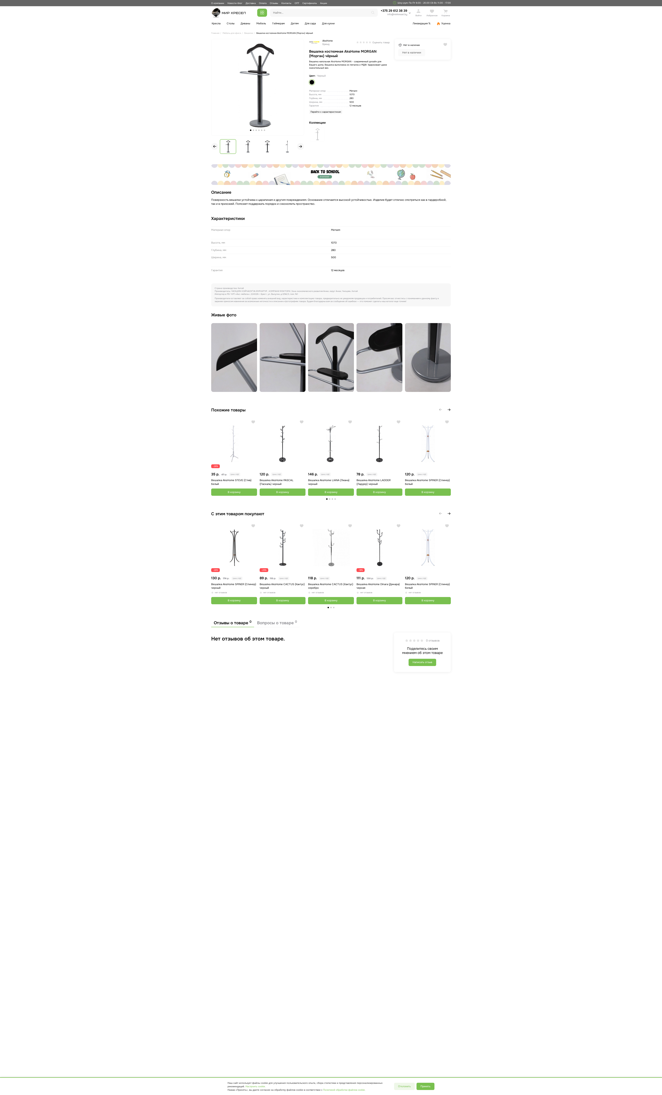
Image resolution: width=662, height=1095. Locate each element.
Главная (215, 33)
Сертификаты (309, 3)
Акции (323, 3)
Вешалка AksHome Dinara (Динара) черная (378, 586)
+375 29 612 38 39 (394, 12)
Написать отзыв (422, 662)
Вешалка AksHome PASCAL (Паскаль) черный (276, 482)
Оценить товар (381, 42)
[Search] (372, 12)
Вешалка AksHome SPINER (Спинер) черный (233, 586)
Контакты (286, 3)
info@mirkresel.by (397, 14)
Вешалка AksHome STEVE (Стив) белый (231, 482)
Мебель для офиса (232, 33)
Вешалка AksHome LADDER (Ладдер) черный (374, 482)
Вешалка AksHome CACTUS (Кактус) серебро (330, 586)
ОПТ (297, 3)
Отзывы (274, 3)
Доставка (251, 3)
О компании (217, 3)
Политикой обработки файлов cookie (344, 1089)
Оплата (263, 3)
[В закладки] (253, 422)
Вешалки (248, 33)
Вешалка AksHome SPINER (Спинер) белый (427, 482)
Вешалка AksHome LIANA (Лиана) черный (328, 482)
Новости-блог (235, 3)
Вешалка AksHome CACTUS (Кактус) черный (282, 586)
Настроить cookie (255, 1086)
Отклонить (404, 1086)
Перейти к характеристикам (325, 111)
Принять (425, 1086)
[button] (300, 146)
